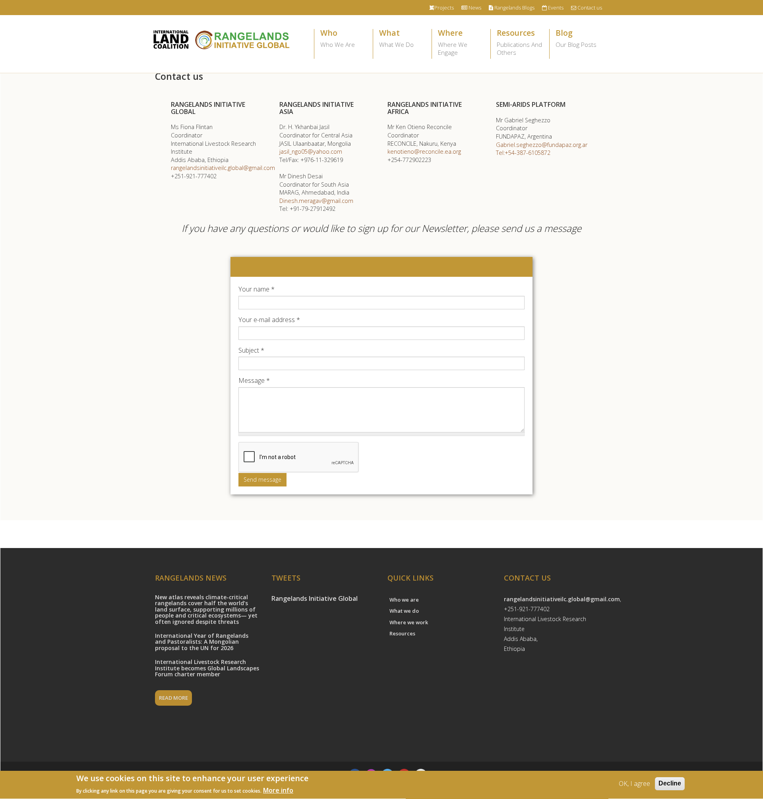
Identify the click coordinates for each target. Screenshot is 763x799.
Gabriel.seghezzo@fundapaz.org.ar (541, 145)
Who (337, 39)
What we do (404, 610)
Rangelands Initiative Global (314, 598)
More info (278, 790)
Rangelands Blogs (513, 7)
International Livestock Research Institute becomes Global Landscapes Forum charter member (207, 668)
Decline (669, 783)
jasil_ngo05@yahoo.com (310, 151)
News (474, 7)
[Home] (220, 39)
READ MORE (173, 697)
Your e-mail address (269, 319)
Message (254, 380)
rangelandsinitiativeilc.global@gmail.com (223, 168)
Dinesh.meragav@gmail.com (316, 201)
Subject (251, 350)
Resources (519, 43)
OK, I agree (634, 783)
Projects (444, 7)
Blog (576, 39)
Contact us (589, 7)
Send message (262, 479)
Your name (256, 289)
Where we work (408, 622)
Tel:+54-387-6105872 (523, 152)
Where (452, 43)
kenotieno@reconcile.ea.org (424, 151)
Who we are (404, 599)
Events (555, 7)
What (396, 39)
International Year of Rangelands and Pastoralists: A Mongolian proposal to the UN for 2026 (201, 642)
